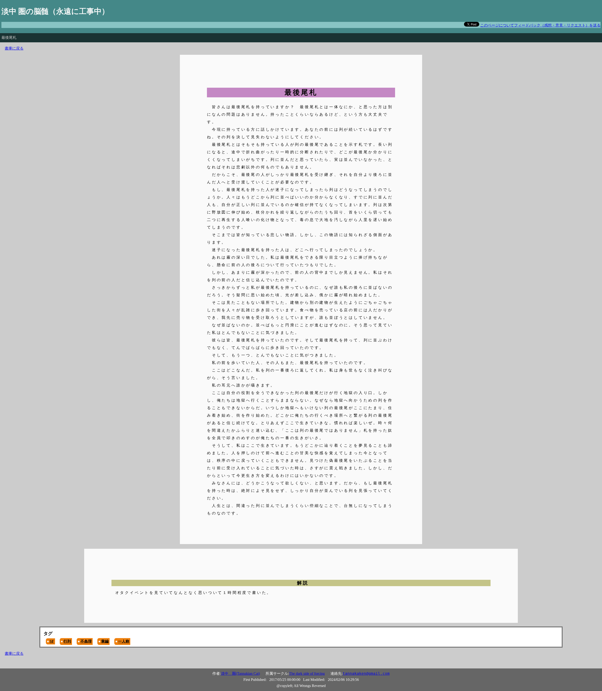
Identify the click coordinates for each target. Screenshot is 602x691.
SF (52, 641)
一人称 (123, 641)
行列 (67, 641)
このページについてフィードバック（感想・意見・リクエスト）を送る (540, 25)
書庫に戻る (14, 48)
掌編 (105, 641)
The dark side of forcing (307, 673)
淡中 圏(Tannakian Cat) (240, 673)
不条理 (86, 641)
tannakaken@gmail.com (366, 673)
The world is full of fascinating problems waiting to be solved (46, 30)
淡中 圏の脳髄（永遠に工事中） (55, 11)
